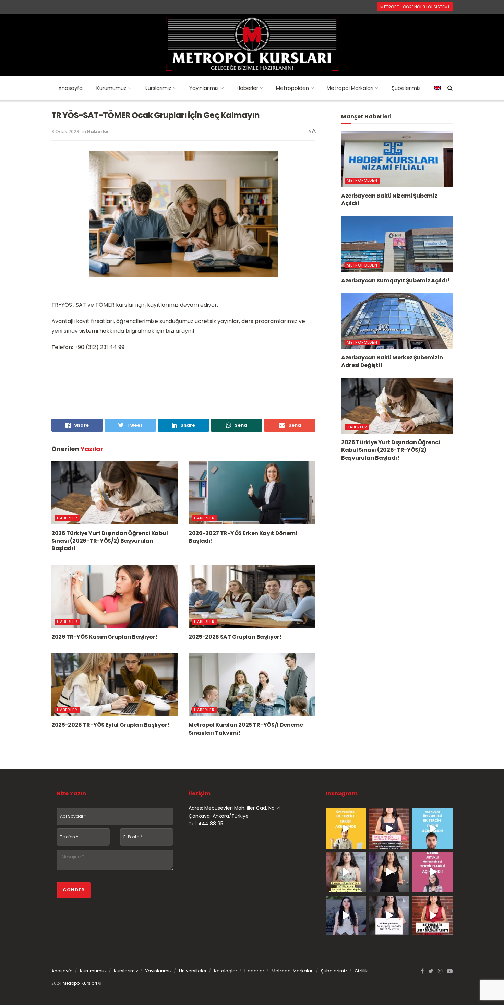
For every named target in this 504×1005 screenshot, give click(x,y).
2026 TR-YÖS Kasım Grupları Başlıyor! (104, 637)
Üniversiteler (193, 971)
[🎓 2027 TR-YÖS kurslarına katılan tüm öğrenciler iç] (389, 916)
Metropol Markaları (350, 88)
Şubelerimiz (406, 88)
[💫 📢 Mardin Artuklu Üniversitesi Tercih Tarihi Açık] (432, 872)
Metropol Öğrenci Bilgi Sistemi (414, 7)
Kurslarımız (158, 88)
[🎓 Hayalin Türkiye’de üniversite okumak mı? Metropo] (389, 872)
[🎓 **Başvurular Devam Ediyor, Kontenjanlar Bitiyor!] (346, 916)
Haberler (247, 88)
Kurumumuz (111, 88)
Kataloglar (225, 971)
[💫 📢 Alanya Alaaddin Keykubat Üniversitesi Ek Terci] (432, 828)
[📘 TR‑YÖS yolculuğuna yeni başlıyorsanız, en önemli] (346, 872)
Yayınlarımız (204, 88)
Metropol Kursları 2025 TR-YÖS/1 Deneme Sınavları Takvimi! (246, 728)
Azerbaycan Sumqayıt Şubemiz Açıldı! (395, 280)
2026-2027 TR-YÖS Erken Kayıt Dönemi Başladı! (243, 537)
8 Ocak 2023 (65, 131)
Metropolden (292, 88)
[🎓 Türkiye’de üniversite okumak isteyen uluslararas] (432, 916)
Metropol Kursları (80, 983)
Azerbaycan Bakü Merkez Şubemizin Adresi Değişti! (392, 361)
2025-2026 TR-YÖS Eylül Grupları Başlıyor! (110, 725)
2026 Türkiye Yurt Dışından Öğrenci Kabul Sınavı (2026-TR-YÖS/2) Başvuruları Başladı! (109, 541)
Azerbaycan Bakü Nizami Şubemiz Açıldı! (389, 199)
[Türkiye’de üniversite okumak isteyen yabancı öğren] (389, 828)
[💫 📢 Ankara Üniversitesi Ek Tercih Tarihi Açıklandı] (346, 828)
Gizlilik (361, 971)
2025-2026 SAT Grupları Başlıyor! (235, 637)
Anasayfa (70, 88)
